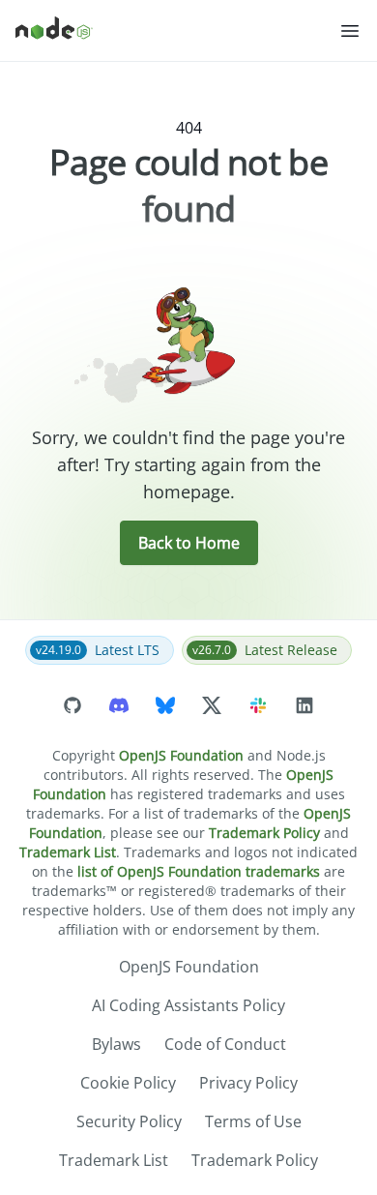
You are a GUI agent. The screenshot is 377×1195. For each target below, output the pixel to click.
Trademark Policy (264, 832)
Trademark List (67, 852)
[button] (350, 31)
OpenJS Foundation (181, 755)
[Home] (176, 30)
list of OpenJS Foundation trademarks (198, 871)
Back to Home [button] (189, 542)
